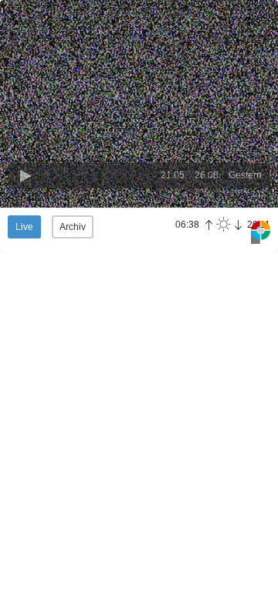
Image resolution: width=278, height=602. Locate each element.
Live (24, 227)
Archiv (72, 227)
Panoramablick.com (260, 233)
